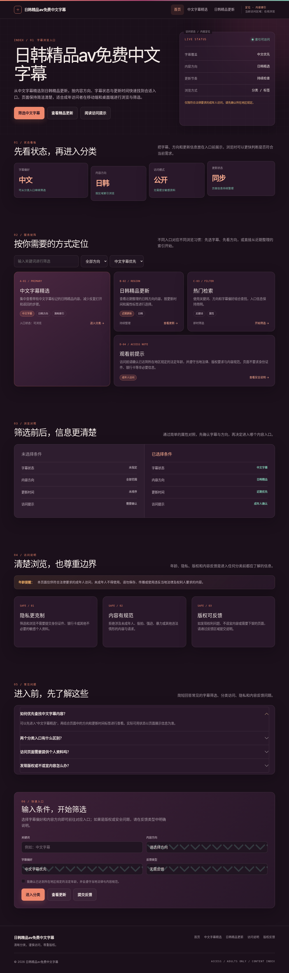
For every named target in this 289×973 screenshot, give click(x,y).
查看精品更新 (62, 113)
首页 (177, 9)
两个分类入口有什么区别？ (41, 738)
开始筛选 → (262, 323)
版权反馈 (269, 937)
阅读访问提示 (95, 113)
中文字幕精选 (197, 9)
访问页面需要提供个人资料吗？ (45, 752)
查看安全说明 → (259, 377)
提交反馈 (85, 894)
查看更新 (59, 894)
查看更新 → (171, 323)
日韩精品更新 (224, 9)
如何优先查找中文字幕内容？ (43, 713)
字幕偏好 (26, 859)
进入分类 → (97, 323)
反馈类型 (151, 859)
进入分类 (33, 894)
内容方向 (151, 837)
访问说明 (253, 937)
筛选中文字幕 (29, 113)
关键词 (25, 837)
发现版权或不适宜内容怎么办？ (45, 765)
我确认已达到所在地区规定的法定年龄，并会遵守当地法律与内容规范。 (74, 881)
